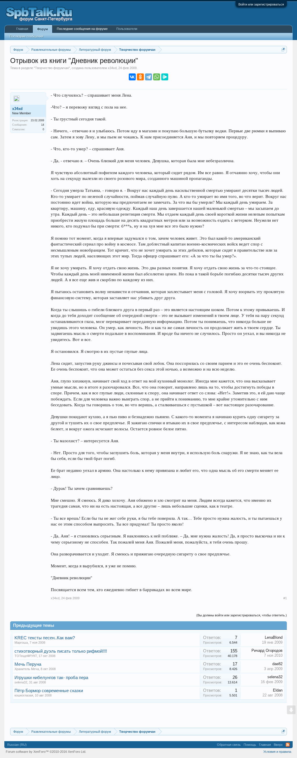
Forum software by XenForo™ (46, 751)
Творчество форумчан (52, 68)
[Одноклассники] (140, 76)
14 (42, 124)
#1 (285, 598)
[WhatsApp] (156, 76)
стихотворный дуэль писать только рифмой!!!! (61, 651)
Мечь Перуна (28, 664)
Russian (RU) (17, 744)
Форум (42, 29)
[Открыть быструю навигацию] (283, 49)
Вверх (278, 744)
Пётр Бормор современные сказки (49, 690)
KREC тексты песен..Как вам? (45, 638)
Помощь (250, 744)
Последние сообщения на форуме (82, 28)
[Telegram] (148, 76)
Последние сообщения (26, 36)
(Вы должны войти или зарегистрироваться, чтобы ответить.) (241, 615)
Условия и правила (277, 751)
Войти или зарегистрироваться (261, 4)
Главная (22, 28)
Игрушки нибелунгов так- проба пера (51, 677)
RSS (288, 745)
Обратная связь (229, 744)
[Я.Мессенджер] (164, 76)
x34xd (112, 68)
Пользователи (126, 28)
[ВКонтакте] (132, 76)
